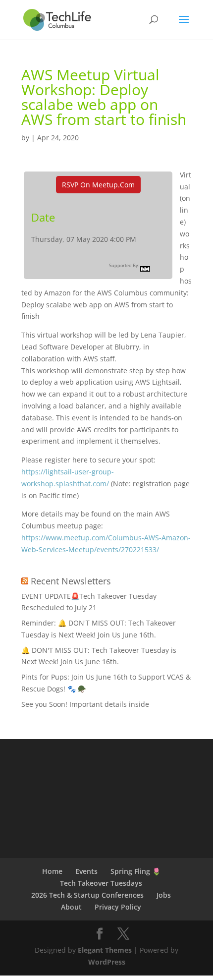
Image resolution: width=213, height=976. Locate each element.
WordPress (106, 962)
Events (86, 871)
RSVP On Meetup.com (98, 184)
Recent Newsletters (71, 581)
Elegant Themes (105, 950)
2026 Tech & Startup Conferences (87, 895)
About (71, 907)
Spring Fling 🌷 (135, 871)
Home (52, 871)
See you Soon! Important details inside (85, 704)
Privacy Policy (118, 907)
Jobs (164, 895)
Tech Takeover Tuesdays (101, 883)
